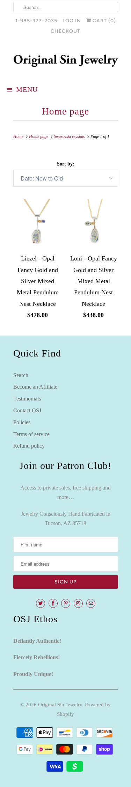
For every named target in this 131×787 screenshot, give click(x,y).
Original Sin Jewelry (60, 704)
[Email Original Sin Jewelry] (90, 603)
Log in (72, 21)
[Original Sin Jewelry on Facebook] (53, 603)
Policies (21, 422)
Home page (65, 111)
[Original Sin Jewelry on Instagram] (78, 603)
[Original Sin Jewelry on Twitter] (40, 603)
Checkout (65, 31)
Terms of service (31, 434)
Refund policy (29, 446)
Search (20, 375)
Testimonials (27, 399)
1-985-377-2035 (36, 21)
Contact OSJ (27, 410)
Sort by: (65, 164)
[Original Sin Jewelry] (65, 60)
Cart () (103, 21)
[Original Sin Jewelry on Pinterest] (65, 603)
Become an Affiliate (35, 387)
